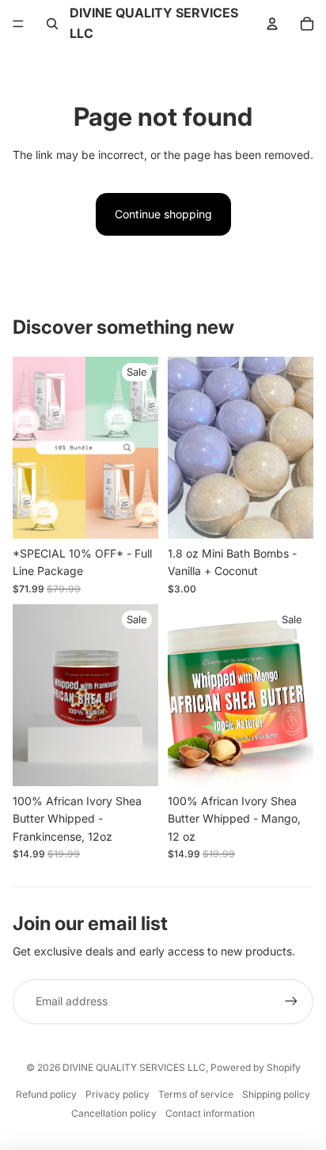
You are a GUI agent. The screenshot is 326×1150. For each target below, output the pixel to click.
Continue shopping (163, 214)
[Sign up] (291, 1001)
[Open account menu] (272, 23)
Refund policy (46, 1094)
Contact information (210, 1113)
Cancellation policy (114, 1113)
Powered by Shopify (255, 1067)
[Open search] (52, 23)
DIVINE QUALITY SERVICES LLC (134, 1067)
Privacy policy (117, 1094)
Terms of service (195, 1094)
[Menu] (18, 24)
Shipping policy (276, 1094)
